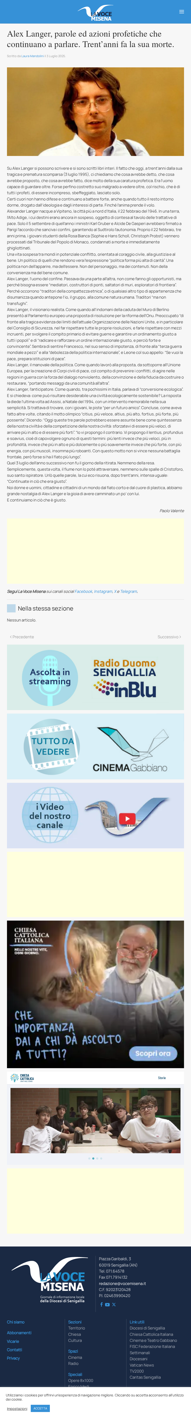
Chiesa (74, 1334)
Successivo (168, 636)
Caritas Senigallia (145, 1377)
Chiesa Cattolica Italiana (151, 1334)
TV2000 (137, 1371)
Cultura (75, 1340)
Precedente (23, 636)
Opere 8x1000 (80, 1380)
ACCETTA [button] (40, 1408)
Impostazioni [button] (17, 1408)
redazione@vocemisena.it (122, 1283)
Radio (73, 1363)
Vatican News (142, 1365)
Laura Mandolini (32, 56)
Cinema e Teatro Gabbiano (153, 1340)
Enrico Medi (78, 1386)
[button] (181, 11)
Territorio (76, 1328)
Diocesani (138, 1358)
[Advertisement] (95, 551)
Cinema (75, 1357)
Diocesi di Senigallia (147, 1328)
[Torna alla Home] (95, 11)
